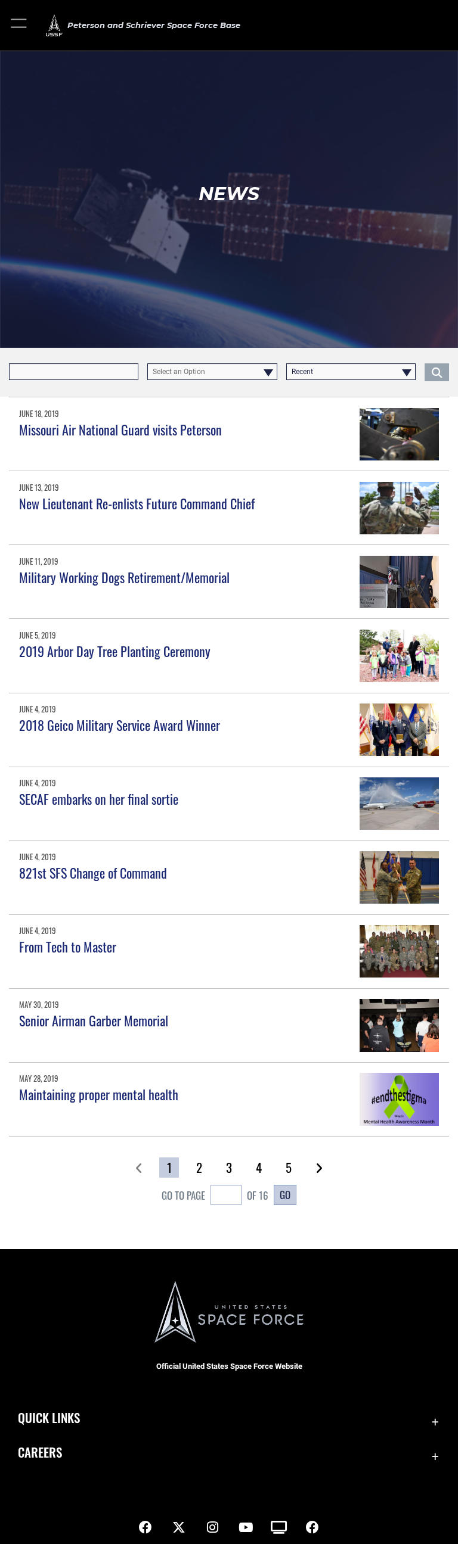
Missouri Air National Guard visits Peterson (120, 429)
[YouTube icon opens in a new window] (246, 1527)
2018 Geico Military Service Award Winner (119, 724)
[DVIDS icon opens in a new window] (279, 1527)
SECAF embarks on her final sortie (98, 798)
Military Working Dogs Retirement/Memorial (124, 577)
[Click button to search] (437, 371)
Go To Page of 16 (215, 1195)
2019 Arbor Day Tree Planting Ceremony (115, 651)
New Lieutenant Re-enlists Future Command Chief (137, 503)
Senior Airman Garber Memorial (93, 1020)
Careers (40, 1452)
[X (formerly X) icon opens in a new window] (179, 1527)
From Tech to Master (67, 946)
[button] (19, 25)
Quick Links (49, 1417)
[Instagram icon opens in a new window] (212, 1527)
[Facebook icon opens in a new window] (145, 1527)
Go (285, 1194)
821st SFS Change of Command (93, 872)
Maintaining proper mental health (98, 1094)
